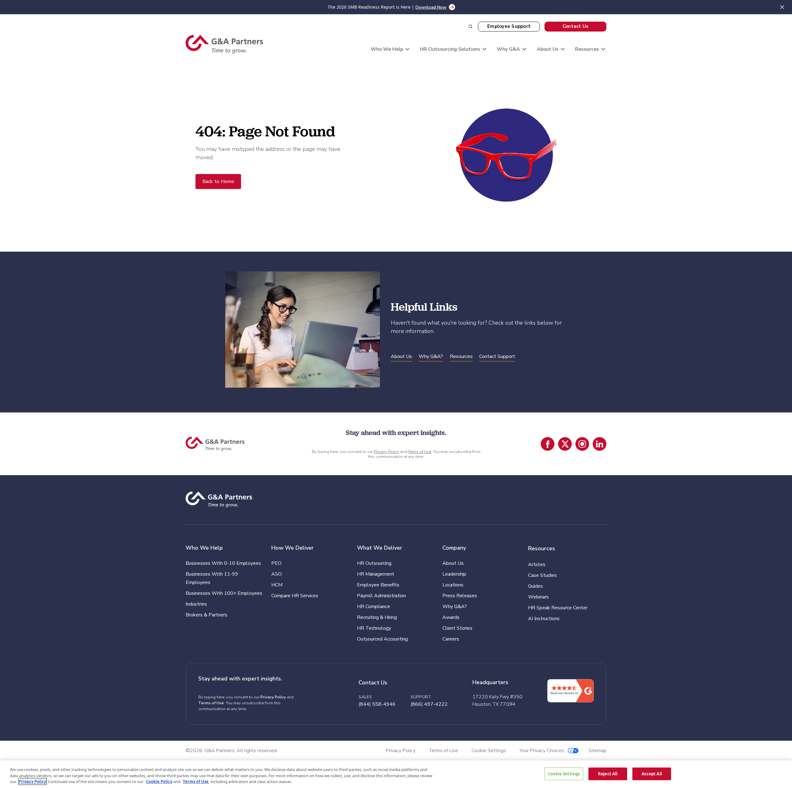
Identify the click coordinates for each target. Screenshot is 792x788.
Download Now (430, 7)
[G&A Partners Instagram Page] (582, 444)
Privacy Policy (386, 451)
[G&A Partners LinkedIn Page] (599, 444)
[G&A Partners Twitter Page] (565, 444)
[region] (396, 774)
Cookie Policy (159, 781)
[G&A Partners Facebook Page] (547, 444)
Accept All (652, 773)
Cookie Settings (564, 773)
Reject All (608, 773)
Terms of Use (419, 451)
